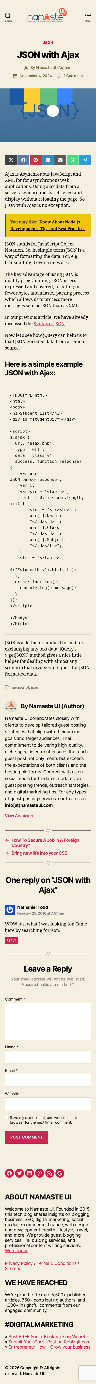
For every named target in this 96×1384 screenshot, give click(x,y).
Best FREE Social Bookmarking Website (48, 1336)
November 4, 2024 (36, 75)
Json (48, 42)
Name (11, 1047)
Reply (11, 940)
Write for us (16, 1250)
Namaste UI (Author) (54, 67)
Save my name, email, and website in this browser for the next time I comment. (44, 1120)
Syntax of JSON (49, 324)
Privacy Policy (19, 1263)
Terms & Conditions (56, 1263)
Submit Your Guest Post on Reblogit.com (49, 1341)
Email (11, 1070)
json (34, 687)
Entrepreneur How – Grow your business (49, 1347)
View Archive (19, 815)
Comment (15, 999)
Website (12, 1094)
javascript (20, 687)
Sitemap (13, 1268)
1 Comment (73, 75)
